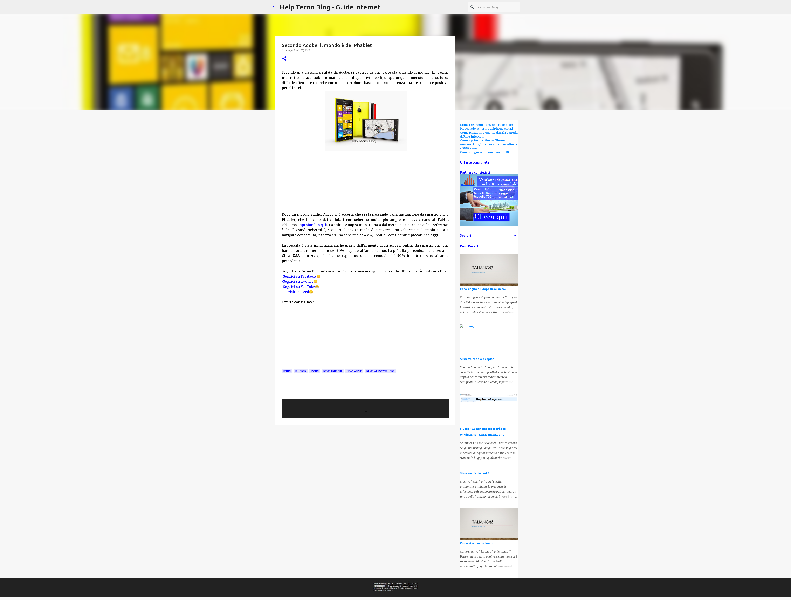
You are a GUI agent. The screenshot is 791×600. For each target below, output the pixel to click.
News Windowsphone (380, 371)
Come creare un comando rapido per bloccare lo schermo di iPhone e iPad (486, 127)
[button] (284, 59)
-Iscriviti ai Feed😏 (297, 292)
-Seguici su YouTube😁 (300, 287)
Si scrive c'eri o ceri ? (474, 473)
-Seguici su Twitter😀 (299, 281)
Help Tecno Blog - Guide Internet (330, 7)
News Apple (354, 371)
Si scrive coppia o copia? (477, 359)
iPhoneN (300, 371)
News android (332, 371)
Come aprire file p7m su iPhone (482, 140)
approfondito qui (312, 225)
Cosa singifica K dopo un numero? (483, 289)
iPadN (287, 371)
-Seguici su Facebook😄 (301, 276)
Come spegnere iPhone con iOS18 (484, 152)
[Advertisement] (365, 182)
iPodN (315, 371)
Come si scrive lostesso (476, 543)
